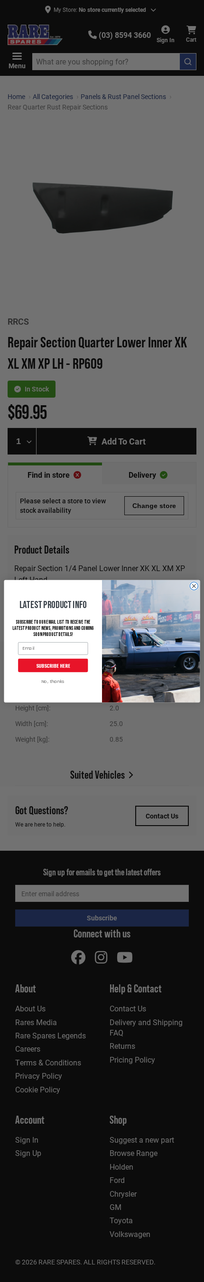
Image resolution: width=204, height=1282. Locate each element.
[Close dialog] (194, 586)
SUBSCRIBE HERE (53, 665)
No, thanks (53, 681)
